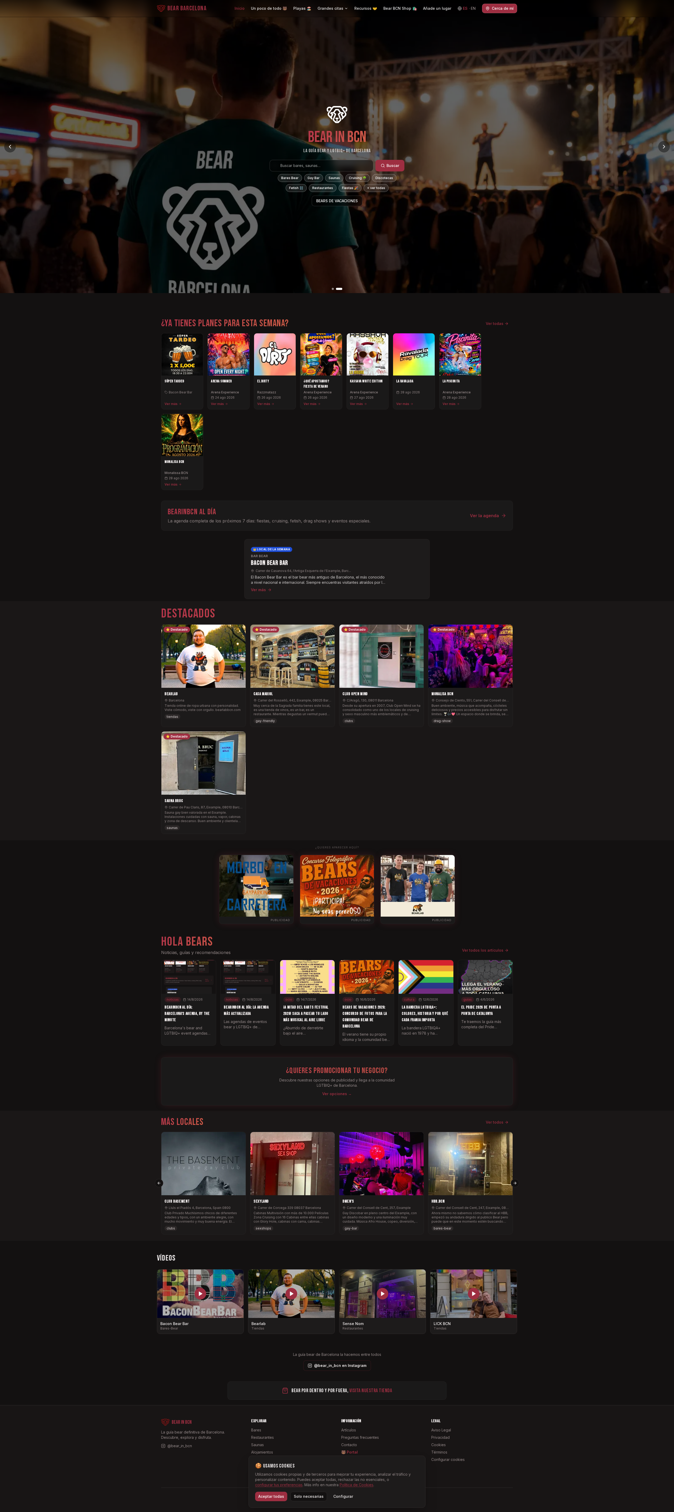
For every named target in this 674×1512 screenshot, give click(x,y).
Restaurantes (322, 188)
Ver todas (494, 323)
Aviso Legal (441, 1430)
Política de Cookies (356, 1485)
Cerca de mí (503, 8)
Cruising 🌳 (357, 178)
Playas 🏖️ (302, 8)
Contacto (349, 1444)
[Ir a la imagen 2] (341, 289)
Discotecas (384, 178)
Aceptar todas (271, 1496)
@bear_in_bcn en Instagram (340, 1365)
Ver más (171, 404)
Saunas (334, 178)
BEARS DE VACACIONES (337, 201)
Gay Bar (314, 178)
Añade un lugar (437, 8)
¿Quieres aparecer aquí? (337, 847)
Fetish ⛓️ (296, 188)
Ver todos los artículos (482, 950)
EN (473, 8)
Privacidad (440, 1437)
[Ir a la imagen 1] (335, 289)
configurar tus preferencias (279, 1485)
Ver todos (494, 1122)
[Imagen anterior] (10, 146)
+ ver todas (376, 188)
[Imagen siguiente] (664, 146)
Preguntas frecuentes (360, 1437)
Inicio (240, 8)
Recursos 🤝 (365, 8)
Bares (256, 1430)
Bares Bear (290, 178)
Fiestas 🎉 (350, 188)
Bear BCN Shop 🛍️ (400, 8)
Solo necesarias (309, 1496)
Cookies (438, 1444)
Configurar (343, 1496)
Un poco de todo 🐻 (269, 8)
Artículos (348, 1430)
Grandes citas (330, 8)
